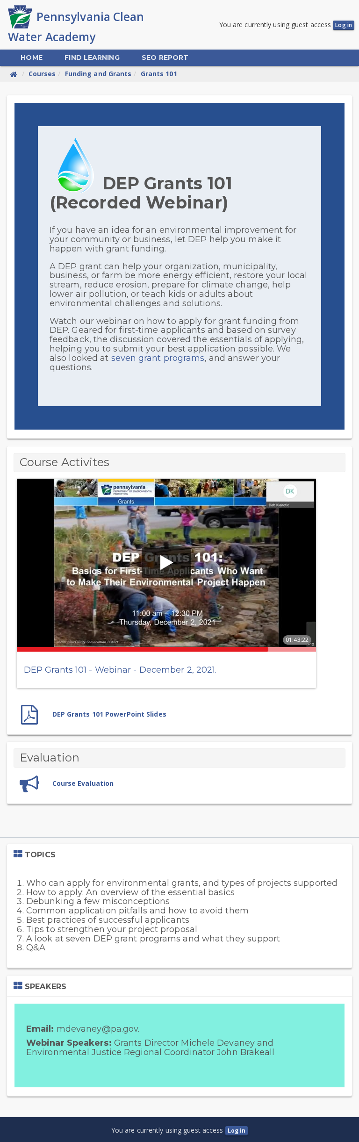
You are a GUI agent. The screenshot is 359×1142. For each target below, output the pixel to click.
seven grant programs (158, 358)
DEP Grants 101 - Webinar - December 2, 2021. (120, 670)
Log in (343, 25)
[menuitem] (31, 58)
